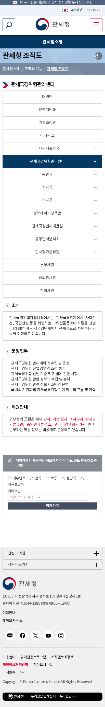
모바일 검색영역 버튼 (9, 25)
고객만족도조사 (14, 672)
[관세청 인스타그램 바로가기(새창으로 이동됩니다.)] (61, 635)
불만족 (71, 478)
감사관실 (47, 136)
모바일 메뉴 (96, 25)
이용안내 (9, 613)
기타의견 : (15, 491)
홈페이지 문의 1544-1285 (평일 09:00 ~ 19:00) (36, 604)
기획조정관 (47, 123)
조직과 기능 (33, 69)
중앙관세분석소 (47, 239)
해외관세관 (47, 278)
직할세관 (47, 291)
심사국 (47, 187)
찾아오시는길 (42, 665)
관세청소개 (11, 69)
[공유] (98, 56)
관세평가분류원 (47, 252)
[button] (52, 24)
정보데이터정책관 (47, 213)
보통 (54, 478)
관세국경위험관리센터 (47, 161)
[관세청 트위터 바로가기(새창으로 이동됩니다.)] (35, 635)
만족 (38, 478)
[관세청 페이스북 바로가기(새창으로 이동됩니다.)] (22, 635)
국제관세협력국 (47, 149)
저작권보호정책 (62, 657)
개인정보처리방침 (15, 665)
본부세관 (47, 265)
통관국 (47, 174)
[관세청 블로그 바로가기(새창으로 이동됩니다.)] (10, 635)
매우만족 (19, 478)
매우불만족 (16, 484)
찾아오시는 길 (12, 621)
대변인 (47, 97)
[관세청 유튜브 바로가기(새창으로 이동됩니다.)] (48, 635)
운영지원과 (47, 110)
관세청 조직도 (57, 69)
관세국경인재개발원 (47, 226)
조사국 (47, 200)
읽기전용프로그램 (33, 657)
